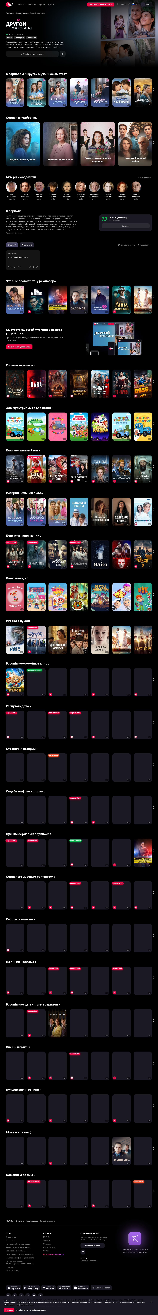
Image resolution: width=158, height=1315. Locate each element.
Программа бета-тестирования (19, 1244)
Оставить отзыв (12, 1271)
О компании (11, 1237)
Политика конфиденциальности (20, 1258)
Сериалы (47, 1244)
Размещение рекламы (15, 1251)
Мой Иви (47, 1237)
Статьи (46, 1251)
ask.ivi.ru (84, 1258)
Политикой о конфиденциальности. (19, 1305)
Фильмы (46, 1240)
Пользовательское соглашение (19, 1254)
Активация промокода (53, 1254)
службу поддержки (38, 1310)
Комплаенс (10, 1267)
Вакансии (10, 1240)
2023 (11, 34)
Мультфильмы (49, 1247)
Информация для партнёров (18, 1247)
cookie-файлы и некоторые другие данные (100, 1300)
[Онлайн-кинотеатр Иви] (10, 4)
